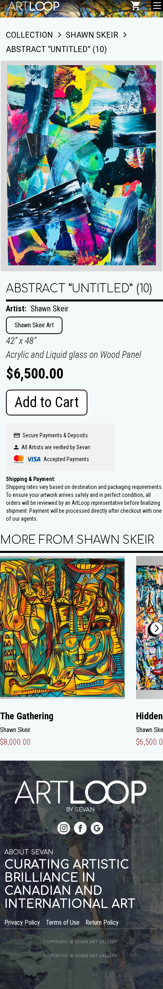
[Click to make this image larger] (81, 166)
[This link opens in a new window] (63, 829)
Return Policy (102, 922)
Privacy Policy (22, 922)
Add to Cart (47, 402)
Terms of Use (63, 922)
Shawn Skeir (49, 308)
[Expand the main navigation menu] (157, 5)
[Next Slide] (156, 628)
